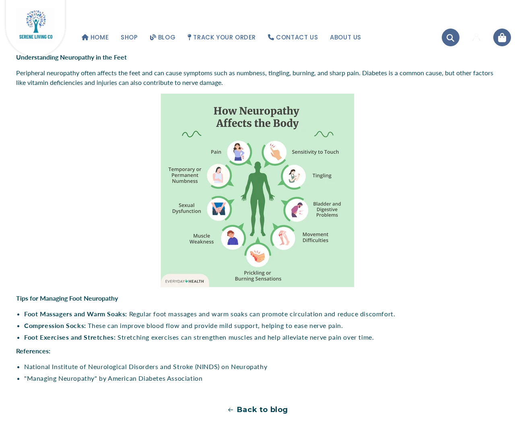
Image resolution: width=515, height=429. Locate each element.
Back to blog (262, 409)
